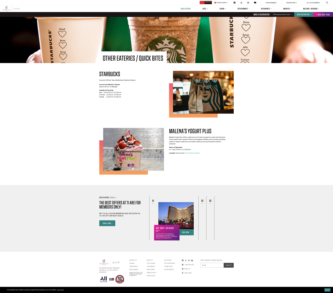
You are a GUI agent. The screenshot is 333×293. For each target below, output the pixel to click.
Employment (151, 269)
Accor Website (169, 269)
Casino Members (271, 3)
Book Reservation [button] (303, 14)
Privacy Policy (151, 272)
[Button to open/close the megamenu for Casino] (229, 8)
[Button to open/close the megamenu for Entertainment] (249, 8)
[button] (115, 197)
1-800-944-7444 (323, 14)
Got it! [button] (327, 290)
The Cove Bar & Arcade (192, 153)
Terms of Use (168, 266)
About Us (150, 260)
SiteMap (132, 263)
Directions (188, 273)
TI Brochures (133, 266)
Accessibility (151, 266)
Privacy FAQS (151, 275)
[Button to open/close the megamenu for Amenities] (293, 8)
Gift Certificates (169, 263)
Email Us (187, 269)
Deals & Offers (186, 8)
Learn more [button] (60, 290)
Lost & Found (151, 263)
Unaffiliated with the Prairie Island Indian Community (136, 274)
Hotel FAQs (167, 260)
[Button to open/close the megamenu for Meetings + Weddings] (317, 8)
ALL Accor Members (313, 3)
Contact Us (133, 260)
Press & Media (133, 269)
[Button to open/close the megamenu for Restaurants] (272, 8)
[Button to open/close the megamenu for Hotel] (211, 8)
